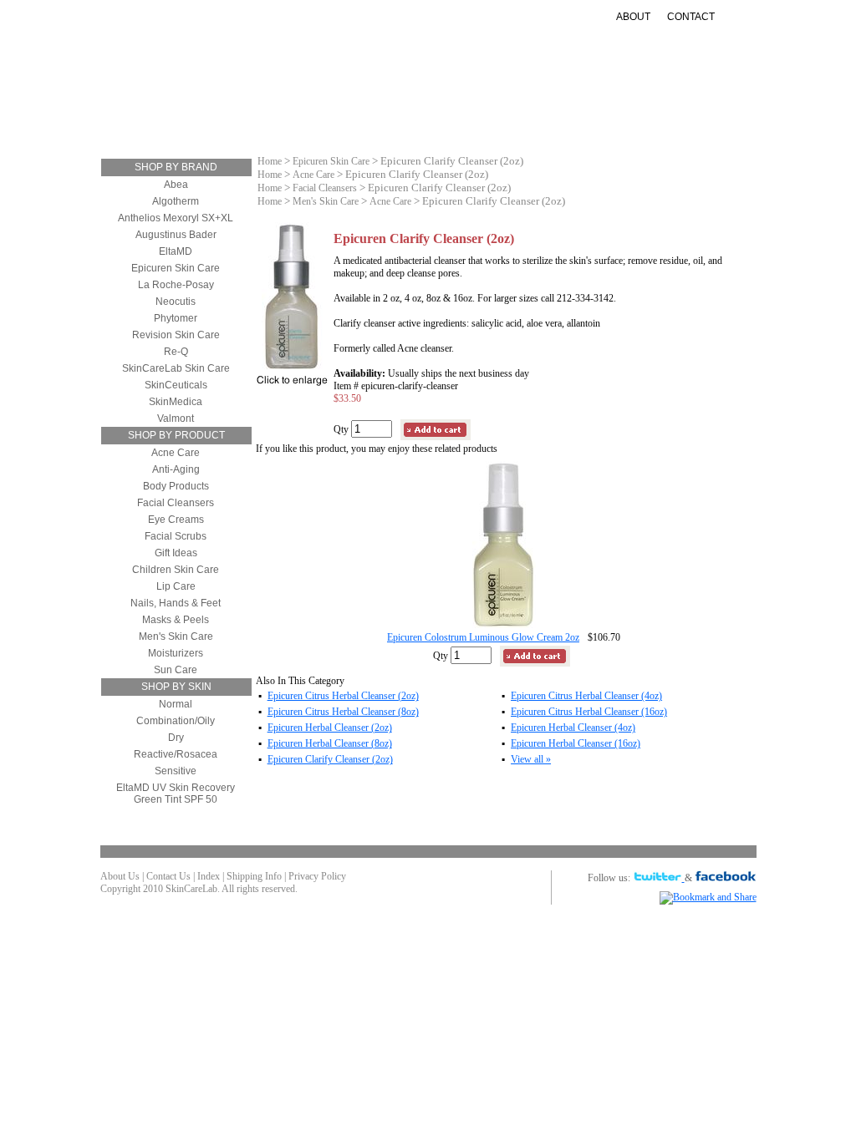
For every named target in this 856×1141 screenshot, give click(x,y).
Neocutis (175, 301)
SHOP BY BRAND (176, 167)
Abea (176, 184)
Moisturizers (283, 111)
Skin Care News (625, 111)
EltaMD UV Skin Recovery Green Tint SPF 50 (175, 793)
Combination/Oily (175, 721)
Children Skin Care (175, 570)
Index (208, 876)
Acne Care (175, 453)
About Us (120, 876)
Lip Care (176, 586)
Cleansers (191, 111)
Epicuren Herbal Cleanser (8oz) (330, 743)
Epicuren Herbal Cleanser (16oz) (575, 743)
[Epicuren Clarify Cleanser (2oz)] (292, 368)
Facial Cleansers (175, 503)
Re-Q (176, 352)
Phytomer (175, 318)
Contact (691, 17)
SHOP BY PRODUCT (176, 435)
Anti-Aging (375, 111)
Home (269, 161)
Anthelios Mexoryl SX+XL (175, 218)
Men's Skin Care (176, 636)
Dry (176, 737)
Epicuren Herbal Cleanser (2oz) (330, 727)
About (633, 17)
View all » (531, 759)
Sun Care (454, 111)
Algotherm (175, 201)
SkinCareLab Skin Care (176, 368)
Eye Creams (176, 519)
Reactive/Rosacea (175, 754)
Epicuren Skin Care (175, 268)
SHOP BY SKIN (176, 686)
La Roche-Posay (176, 285)
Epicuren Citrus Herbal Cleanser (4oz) (586, 696)
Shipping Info (254, 876)
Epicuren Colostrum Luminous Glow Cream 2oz (483, 637)
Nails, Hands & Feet (175, 603)
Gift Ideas (530, 111)
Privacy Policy (317, 876)
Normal (175, 704)
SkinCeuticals (176, 385)
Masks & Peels (175, 620)
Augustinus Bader (176, 235)
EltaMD (175, 251)
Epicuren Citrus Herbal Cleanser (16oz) (589, 712)
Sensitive (175, 771)
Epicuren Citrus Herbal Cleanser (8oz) (343, 712)
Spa (459, 125)
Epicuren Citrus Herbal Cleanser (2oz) (343, 696)
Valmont (175, 418)
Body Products (176, 486)
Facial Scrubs (175, 536)
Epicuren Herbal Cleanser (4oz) (573, 727)
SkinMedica (175, 402)
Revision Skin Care (176, 335)
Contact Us (168, 876)
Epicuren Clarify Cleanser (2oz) (330, 759)
